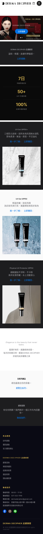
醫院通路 (6, 445)
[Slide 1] (20, 37)
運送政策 (6, 474)
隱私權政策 (7, 478)
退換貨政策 (7, 470)
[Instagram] (10, 511)
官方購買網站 (8, 449)
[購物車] (33, 3)
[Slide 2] (22, 37)
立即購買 (28, 141)
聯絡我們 (21, 418)
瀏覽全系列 (21, 388)
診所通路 (6, 441)
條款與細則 (7, 466)
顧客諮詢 (6, 463)
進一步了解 (15, 141)
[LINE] (15, 511)
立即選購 (21, 31)
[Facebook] (4, 511)
